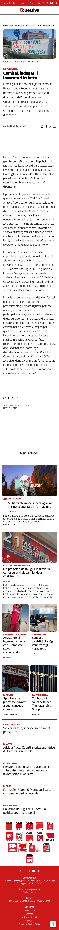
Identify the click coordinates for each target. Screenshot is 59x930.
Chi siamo (29, 906)
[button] (42, 126)
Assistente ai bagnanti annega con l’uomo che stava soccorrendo (14, 645)
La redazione (19, 3)
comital (13, 405)
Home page (8, 25)
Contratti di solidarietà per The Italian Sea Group (41, 704)
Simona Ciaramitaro (10, 714)
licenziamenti (10, 408)
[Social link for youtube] (51, 3)
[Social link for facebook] (43, 3)
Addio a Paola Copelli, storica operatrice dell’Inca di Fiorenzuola (29, 749)
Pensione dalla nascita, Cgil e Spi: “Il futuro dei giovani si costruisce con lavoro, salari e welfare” (26, 770)
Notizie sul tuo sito (29, 917)
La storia (29, 920)
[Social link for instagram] (47, 3)
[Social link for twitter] (39, 3)
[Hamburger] (4, 11)
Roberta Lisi (12, 512)
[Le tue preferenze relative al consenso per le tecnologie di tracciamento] (53, 924)
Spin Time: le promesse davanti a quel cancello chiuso (14, 704)
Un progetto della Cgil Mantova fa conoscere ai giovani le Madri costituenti (26, 572)
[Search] (31, 3)
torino (23, 405)
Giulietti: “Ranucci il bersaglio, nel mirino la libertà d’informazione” (30, 504)
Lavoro (29, 25)
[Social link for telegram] (56, 3)
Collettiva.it (29, 877)
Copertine (19, 25)
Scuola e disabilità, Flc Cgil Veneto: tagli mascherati (43, 643)
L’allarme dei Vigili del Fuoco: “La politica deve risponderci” (24, 810)
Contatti (6, 3)
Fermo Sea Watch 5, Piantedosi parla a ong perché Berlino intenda (28, 791)
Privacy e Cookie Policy (29, 924)
